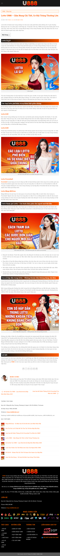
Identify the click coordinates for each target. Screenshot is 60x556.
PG (5, 492)
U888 (3, 11)
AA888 (27, 492)
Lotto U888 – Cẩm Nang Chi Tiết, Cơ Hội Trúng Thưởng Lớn (22, 438)
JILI (8, 492)
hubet (35, 493)
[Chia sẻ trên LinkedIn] (36, 369)
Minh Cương (20, 19)
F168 (44, 492)
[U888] (30, 3)
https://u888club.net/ (13, 412)
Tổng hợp (8, 11)
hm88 (21, 493)
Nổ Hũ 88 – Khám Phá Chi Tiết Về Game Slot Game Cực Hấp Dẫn (23, 452)
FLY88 (43, 486)
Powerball (4, 182)
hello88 (26, 493)
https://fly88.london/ (51, 486)
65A (41, 492)
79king (31, 493)
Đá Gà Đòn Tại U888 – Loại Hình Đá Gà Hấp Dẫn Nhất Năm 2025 (23, 442)
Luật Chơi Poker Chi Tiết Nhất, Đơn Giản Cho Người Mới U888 (23, 447)
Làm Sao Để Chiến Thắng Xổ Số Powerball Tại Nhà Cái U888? (22, 433)
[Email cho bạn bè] (31, 369)
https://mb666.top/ (19, 488)
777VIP (12, 492)
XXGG (37, 492)
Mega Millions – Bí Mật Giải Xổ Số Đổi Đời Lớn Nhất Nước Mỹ (23, 423)
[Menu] (2, 3)
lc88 (38, 493)
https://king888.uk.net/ (32, 488)
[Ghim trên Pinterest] (34, 369)
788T (33, 492)
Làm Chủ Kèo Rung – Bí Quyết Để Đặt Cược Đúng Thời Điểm (22, 457)
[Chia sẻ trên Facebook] (26, 369)
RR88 (45, 488)
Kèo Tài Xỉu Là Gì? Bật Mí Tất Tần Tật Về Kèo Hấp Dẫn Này (22, 428)
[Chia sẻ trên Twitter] (28, 369)
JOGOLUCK (21, 492)
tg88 (57, 492)
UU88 (50, 492)
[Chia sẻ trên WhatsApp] (23, 369)
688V (30, 492)
